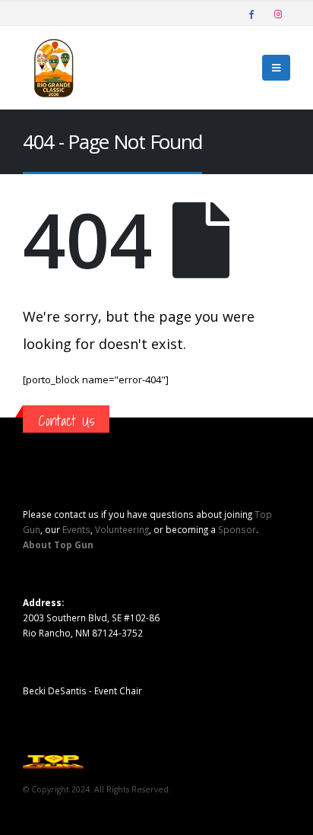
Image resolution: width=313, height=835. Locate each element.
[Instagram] (278, 13)
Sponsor (237, 529)
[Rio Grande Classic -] (53, 67)
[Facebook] (251, 13)
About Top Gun (58, 544)
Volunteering (122, 529)
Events (76, 529)
